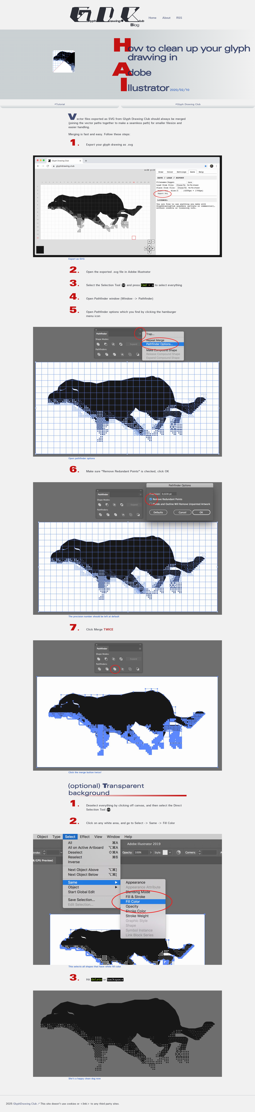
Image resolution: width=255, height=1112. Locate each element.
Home (152, 18)
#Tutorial (59, 104)
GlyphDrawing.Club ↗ (26, 1103)
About (166, 18)
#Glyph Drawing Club (188, 104)
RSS (179, 18)
